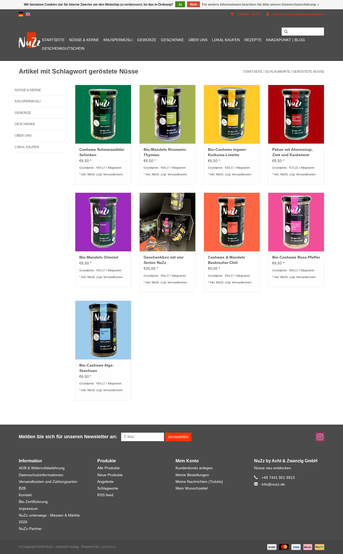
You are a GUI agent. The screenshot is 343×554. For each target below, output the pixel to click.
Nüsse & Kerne (84, 40)
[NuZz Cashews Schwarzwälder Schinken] (103, 114)
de (21, 14)
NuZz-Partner (30, 528)
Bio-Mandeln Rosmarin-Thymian (165, 152)
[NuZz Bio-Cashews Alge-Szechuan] (103, 330)
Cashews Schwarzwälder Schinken (101, 152)
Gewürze (146, 40)
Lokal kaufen (226, 40)
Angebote (105, 481)
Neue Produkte (110, 475)
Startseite (53, 40)
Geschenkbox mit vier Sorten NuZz (164, 260)
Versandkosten (113, 174)
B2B (22, 488)
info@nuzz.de (273, 484)
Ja (180, 4)
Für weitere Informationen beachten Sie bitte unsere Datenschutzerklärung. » (260, 4)
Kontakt (25, 495)
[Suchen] (285, 31)
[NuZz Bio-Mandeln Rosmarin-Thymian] (167, 114)
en (28, 14)
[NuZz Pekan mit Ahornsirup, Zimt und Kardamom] (296, 114)
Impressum (28, 508)
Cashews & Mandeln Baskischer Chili (226, 260)
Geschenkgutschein (63, 48)
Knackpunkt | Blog (285, 40)
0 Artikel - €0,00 (249, 14)
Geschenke (172, 40)
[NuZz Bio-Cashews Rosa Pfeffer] (296, 222)
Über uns (197, 40)
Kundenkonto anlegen (194, 468)
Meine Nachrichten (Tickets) (199, 481)
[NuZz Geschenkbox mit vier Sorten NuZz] (167, 222)
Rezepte (253, 40)
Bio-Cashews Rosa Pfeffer (296, 257)
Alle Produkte (108, 468)
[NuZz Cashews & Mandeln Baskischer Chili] (232, 222)
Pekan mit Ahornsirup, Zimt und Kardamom (292, 152)
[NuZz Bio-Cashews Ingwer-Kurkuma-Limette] (232, 114)
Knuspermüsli (118, 40)
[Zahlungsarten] (271, 547)
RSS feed (105, 495)
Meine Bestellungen (192, 475)
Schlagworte (277, 72)
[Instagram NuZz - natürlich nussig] (320, 437)
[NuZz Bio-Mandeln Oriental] (103, 222)
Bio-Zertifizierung (33, 501)
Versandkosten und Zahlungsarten (48, 481)
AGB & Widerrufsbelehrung (42, 468)
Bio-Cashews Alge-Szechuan (96, 368)
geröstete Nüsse (308, 72)
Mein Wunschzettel (192, 488)
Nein (193, 4)
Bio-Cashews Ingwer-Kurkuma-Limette (227, 152)
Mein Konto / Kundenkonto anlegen (298, 14)
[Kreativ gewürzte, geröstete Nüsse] (29, 40)
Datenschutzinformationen (41, 475)
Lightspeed (108, 547)
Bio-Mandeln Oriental (98, 257)
